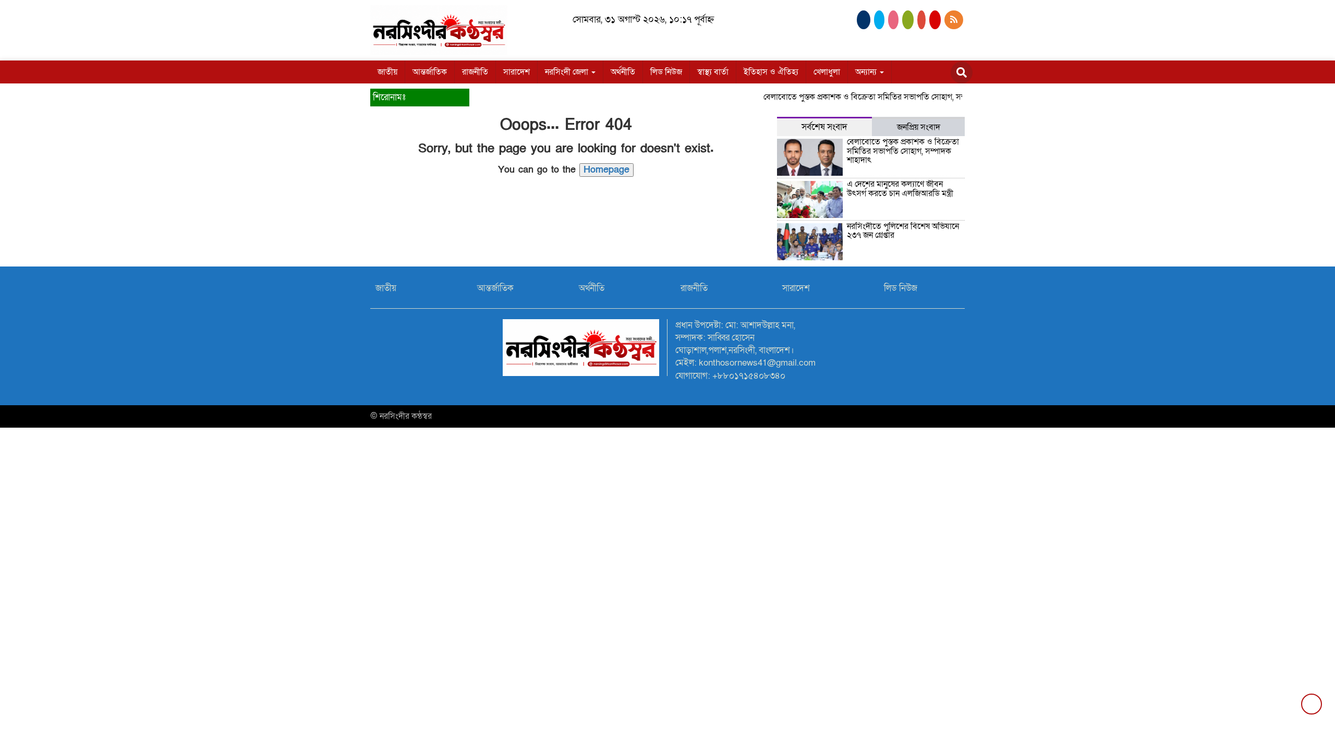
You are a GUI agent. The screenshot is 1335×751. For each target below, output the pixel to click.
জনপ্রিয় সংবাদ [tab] (918, 127)
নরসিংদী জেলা (567, 72)
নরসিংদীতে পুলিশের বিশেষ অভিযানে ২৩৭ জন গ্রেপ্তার (903, 231)
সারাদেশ (516, 72)
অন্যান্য (867, 72)
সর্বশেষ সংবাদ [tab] (824, 127)
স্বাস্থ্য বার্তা (713, 72)
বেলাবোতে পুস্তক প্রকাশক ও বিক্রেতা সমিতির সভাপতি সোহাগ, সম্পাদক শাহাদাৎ (875, 97)
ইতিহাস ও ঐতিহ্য (771, 72)
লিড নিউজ (666, 72)
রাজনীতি (475, 72)
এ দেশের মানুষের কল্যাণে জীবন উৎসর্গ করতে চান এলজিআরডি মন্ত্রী (900, 188)
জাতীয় (387, 72)
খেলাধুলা (827, 72)
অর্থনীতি (623, 72)
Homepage (606, 170)
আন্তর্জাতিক (429, 72)
